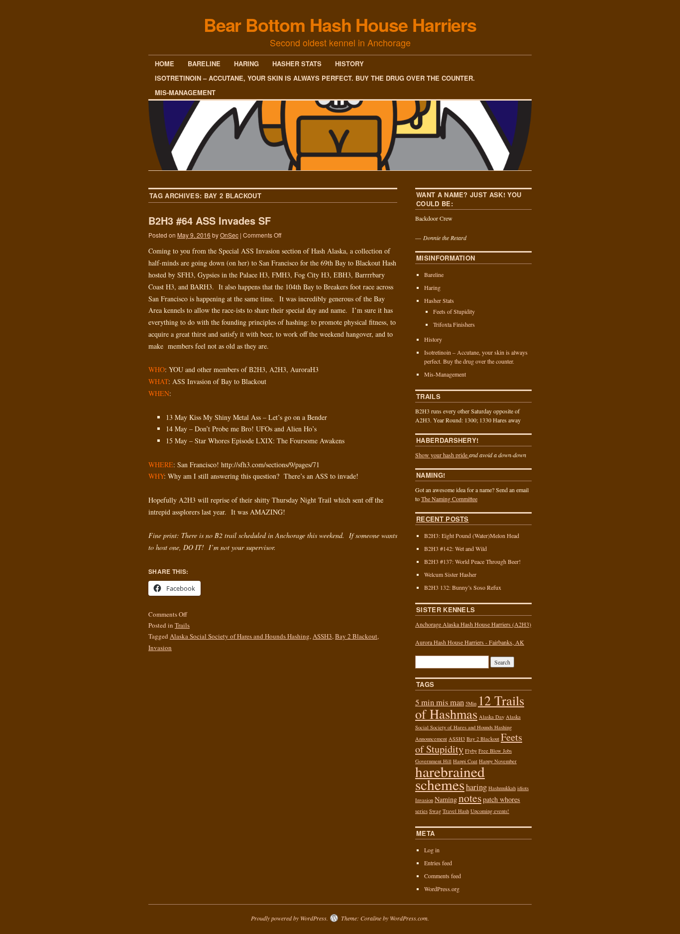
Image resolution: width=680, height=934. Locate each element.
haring (476, 787)
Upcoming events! (489, 810)
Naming (446, 799)
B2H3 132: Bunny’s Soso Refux (462, 587)
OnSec (229, 235)
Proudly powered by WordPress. (289, 918)
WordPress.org (441, 889)
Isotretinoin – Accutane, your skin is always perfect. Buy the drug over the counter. (315, 78)
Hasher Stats (297, 63)
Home (164, 63)
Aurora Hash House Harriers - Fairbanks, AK (469, 642)
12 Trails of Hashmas (469, 706)
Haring (246, 63)
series (421, 810)
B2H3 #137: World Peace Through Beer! (472, 561)
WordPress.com (409, 918)
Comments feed (442, 876)
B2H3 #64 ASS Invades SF (209, 220)
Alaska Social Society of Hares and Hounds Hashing (240, 636)
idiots (523, 788)
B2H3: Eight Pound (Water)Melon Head (471, 535)
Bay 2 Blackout (356, 636)
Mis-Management (185, 92)
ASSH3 (322, 636)
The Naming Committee (449, 499)
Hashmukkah (502, 788)
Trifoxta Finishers (454, 324)
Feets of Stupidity (454, 311)
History (349, 63)
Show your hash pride (442, 455)
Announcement (431, 738)
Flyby (471, 750)
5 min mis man (439, 702)
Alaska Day (491, 716)
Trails (182, 625)
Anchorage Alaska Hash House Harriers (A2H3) (473, 624)
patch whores (501, 799)
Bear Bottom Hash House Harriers (340, 24)
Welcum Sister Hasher (450, 574)
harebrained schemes (450, 778)
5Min (470, 703)
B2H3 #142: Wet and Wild (455, 548)
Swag (435, 810)
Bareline (204, 63)
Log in (432, 850)
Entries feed (438, 863)
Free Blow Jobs (495, 750)
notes (469, 798)
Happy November (498, 761)
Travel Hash (456, 810)
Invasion (160, 647)
